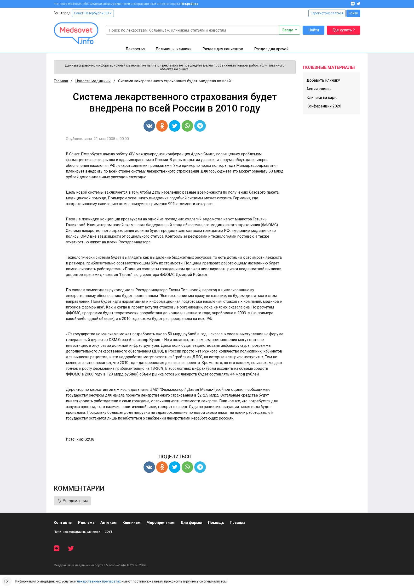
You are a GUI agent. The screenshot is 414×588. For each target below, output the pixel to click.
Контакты (63, 522)
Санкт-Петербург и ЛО (92, 13)
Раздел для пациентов (222, 49)
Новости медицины (93, 81)
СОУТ (108, 531)
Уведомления (75, 500)
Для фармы (191, 522)
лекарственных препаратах (99, 581)
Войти (353, 13)
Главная (61, 81)
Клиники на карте (322, 97)
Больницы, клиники (173, 49)
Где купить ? (344, 30)
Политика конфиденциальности (77, 531)
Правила (237, 522)
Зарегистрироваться (327, 13)
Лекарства (135, 49)
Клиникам (131, 522)
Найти (313, 30)
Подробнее (189, 4)
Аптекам (108, 522)
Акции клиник (319, 89)
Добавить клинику (323, 80)
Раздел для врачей (271, 49)
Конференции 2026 (323, 106)
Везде (288, 30)
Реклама (86, 522)
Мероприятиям (160, 522)
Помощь (216, 522)
